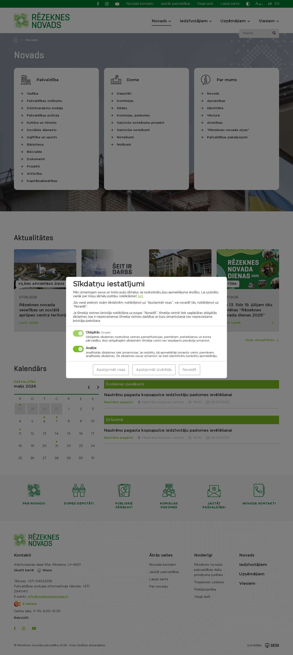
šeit (140, 296)
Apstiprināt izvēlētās (154, 370)
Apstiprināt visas (111, 370)
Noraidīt (189, 370)
